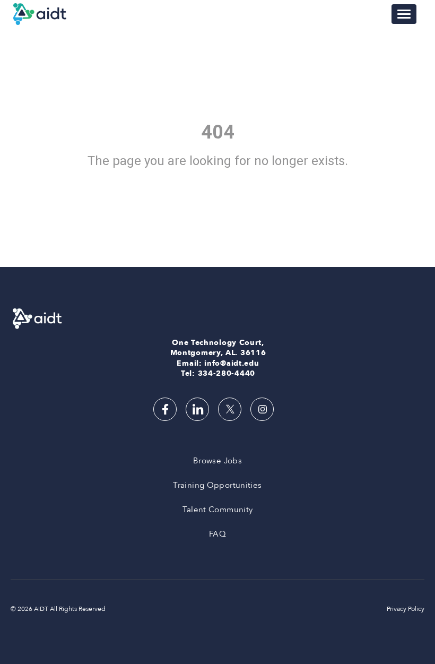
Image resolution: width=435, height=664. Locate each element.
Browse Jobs (217, 460)
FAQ (217, 534)
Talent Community (217, 509)
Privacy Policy (405, 609)
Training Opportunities (217, 485)
